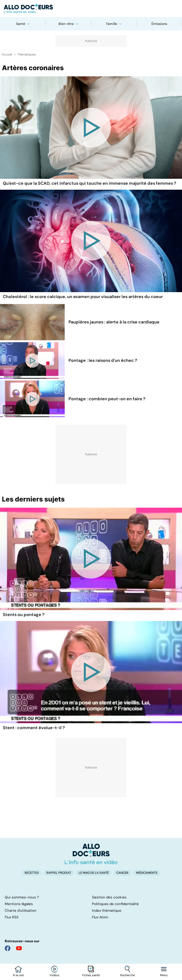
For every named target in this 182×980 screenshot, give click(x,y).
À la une (18, 975)
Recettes (32, 873)
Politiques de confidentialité (115, 904)
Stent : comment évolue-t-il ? (34, 728)
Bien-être (66, 24)
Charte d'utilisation (20, 910)
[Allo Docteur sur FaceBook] (7, 948)
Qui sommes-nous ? (22, 897)
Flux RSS (11, 917)
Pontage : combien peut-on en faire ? (107, 399)
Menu (164, 975)
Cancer (122, 873)
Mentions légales (19, 904)
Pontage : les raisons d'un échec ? (102, 360)
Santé (20, 24)
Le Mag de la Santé (94, 873)
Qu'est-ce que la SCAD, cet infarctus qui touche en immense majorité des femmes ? (89, 183)
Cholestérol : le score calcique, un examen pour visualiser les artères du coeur (83, 296)
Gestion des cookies (109, 897)
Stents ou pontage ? (24, 614)
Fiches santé (91, 975)
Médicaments (146, 873)
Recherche (127, 975)
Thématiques (27, 54)
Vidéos (54, 975)
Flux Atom (100, 917)
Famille (111, 24)
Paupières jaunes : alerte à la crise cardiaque (113, 322)
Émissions (159, 24)
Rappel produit (58, 873)
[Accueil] (91, 854)
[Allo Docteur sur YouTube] (19, 948)
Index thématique (106, 910)
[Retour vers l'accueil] (91, 8)
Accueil (7, 54)
